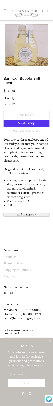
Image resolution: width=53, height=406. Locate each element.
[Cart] (46, 10)
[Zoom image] (26, 45)
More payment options (26, 131)
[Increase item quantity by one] (13, 104)
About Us (10, 257)
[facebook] (5, 293)
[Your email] (26, 374)
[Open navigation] (7, 10)
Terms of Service (15, 263)
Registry (9, 276)
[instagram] (11, 293)
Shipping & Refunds (17, 270)
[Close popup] (50, 341)
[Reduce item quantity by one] (5, 104)
